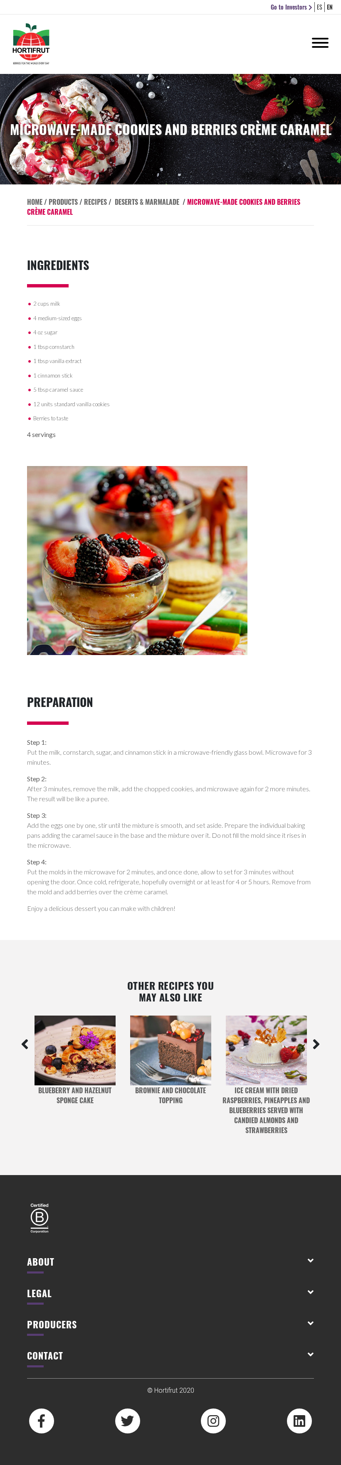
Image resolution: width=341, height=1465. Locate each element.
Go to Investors (290, 6)
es (319, 6)
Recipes (95, 202)
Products (63, 202)
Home (34, 202)
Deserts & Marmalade (147, 202)
